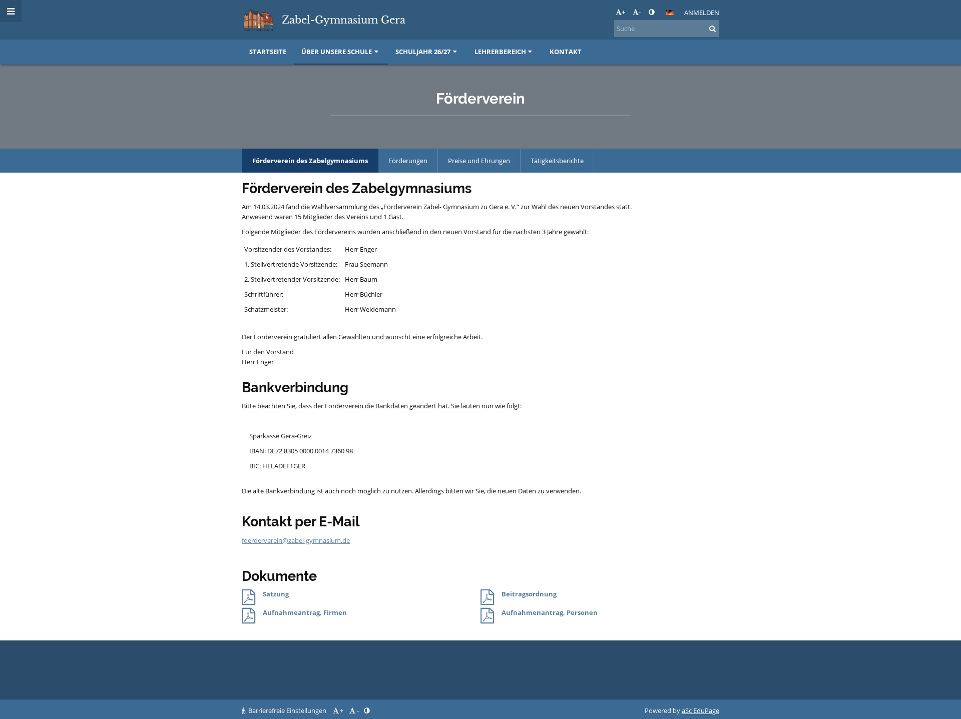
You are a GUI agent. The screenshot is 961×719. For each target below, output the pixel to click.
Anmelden (701, 12)
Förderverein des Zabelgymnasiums (310, 160)
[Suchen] (712, 29)
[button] (651, 12)
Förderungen (407, 160)
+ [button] (623, 12)
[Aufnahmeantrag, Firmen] (248, 616)
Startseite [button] (267, 51)
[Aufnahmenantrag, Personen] (487, 616)
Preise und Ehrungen (479, 160)
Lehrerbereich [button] (500, 51)
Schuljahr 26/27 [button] (422, 51)
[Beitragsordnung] (487, 597)
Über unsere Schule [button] (336, 51)
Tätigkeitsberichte (557, 160)
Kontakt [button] (566, 51)
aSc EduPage (700, 710)
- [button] (640, 12)
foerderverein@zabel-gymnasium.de (296, 540)
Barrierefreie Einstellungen (287, 710)
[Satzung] (248, 597)
